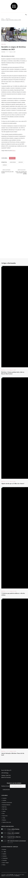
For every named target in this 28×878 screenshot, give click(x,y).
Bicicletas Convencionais (7, 802)
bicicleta (21, 162)
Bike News (3, 44)
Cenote (2, 875)
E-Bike (3, 817)
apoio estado (13, 162)
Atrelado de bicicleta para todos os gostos (7, 171)
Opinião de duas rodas (6, 822)
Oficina (3, 864)
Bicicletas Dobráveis (6, 804)
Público (13, 150)
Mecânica (4, 820)
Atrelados (4, 800)
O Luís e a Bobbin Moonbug (13, 829)
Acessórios (4, 798)
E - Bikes (4, 851)
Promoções (4, 860)
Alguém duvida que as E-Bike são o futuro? (12, 483)
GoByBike (3, 51)
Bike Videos (4, 809)
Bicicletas (4, 849)
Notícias (5, 165)
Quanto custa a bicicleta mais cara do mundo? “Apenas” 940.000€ (21, 171)
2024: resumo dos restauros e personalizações (16, 840)
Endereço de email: (5, 786)
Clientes (3, 811)
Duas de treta (4, 815)
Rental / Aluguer (5, 862)
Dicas (3, 813)
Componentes (5, 858)
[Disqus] (14, 195)
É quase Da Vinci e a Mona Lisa (14, 836)
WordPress (17, 875)
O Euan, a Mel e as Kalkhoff (13, 833)
